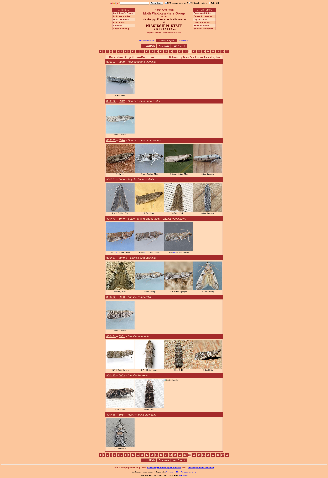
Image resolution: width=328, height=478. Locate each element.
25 (203, 51)
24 (199, 51)
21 (184, 51)
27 (213, 51)
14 (152, 51)
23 (194, 51)
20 (180, 51)
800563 (111, 140)
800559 (111, 61)
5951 (122, 336)
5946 (122, 179)
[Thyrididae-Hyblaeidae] (179, 47)
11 (137, 51)
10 (133, 51)
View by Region (166, 40)
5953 (122, 375)
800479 (111, 218)
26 (208, 51)
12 (142, 51)
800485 (111, 375)
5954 (122, 414)
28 (218, 51)
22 (189, 51)
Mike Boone (183, 475)
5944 (122, 140)
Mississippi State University (201, 468)
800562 (111, 101)
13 (147, 51)
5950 (122, 296)
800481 (111, 257)
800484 (111, 336)
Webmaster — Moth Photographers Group (180, 472)
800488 (111, 414)
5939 (122, 61)
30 (227, 51)
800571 (111, 179)
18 (170, 51)
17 (166, 51)
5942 (122, 101)
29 (222, 51)
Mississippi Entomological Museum (164, 468)
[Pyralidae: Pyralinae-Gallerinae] (148, 47)
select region (183, 41)
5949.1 (123, 257)
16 (161, 51)
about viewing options (146, 41)
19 (175, 51)
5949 (122, 218)
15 (156, 51)
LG (116, 252)
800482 (111, 296)
